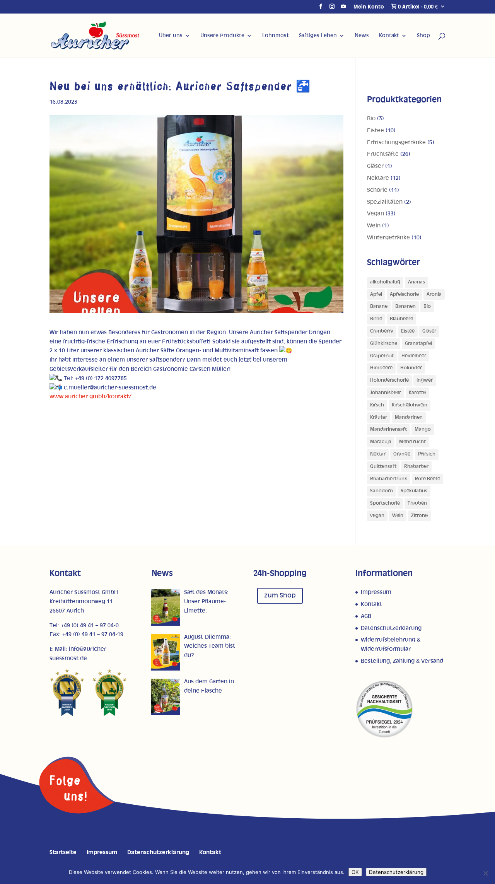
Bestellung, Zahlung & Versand (402, 661)
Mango (423, 429)
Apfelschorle (404, 294)
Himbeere (381, 368)
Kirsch (377, 405)
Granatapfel (418, 343)
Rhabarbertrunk (388, 479)
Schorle (377, 190)
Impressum (376, 592)
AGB (366, 616)
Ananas (416, 282)
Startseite (63, 852)
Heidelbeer (413, 356)
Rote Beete (427, 479)
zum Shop (280, 595)
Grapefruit (382, 356)
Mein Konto (368, 7)
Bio (371, 118)
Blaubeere (401, 319)
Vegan (375, 213)
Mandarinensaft (388, 429)
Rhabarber (416, 466)
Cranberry (381, 331)
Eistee (375, 130)
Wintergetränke (388, 237)
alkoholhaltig (385, 282)
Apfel (376, 294)
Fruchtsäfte (383, 154)
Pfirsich (426, 454)
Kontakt (389, 35)
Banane (378, 306)
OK (355, 872)
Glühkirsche (383, 343)
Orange (401, 454)
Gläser (375, 166)
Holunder (411, 368)
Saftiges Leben (318, 35)
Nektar (378, 454)
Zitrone (419, 516)
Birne (376, 319)
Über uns (171, 35)
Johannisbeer (385, 393)
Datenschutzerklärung (391, 628)
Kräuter (378, 417)
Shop (423, 35)
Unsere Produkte (222, 35)
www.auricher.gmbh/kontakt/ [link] (90, 396)
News (362, 35)
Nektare (378, 178)
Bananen (405, 306)
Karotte (417, 393)
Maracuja (380, 442)
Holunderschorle (389, 380)
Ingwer (424, 380)
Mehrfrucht (412, 442)
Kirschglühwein (409, 405)
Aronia (434, 294)
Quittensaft (383, 466)
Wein (374, 225)
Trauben (417, 503)
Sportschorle (385, 503)
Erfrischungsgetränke (396, 142)
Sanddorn (381, 491)
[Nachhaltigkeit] (384, 736)
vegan (377, 516)
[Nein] (485, 873)
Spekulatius (414, 491)
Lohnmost (275, 35)
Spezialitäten (385, 202)
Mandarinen (409, 417)
